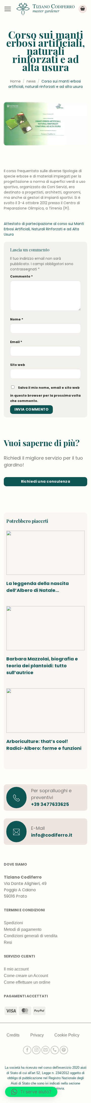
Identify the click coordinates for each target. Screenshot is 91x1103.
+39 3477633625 (50, 804)
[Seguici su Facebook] (27, 1050)
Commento (21, 276)
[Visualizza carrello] (83, 9)
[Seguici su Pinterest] (64, 1050)
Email (16, 342)
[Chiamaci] (55, 1050)
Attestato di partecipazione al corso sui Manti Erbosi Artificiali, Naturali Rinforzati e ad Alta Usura (44, 229)
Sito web (17, 365)
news (31, 81)
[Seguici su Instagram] (36, 1050)
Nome (16, 319)
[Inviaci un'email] (45, 1050)
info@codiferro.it (51, 835)
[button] (7, 9)
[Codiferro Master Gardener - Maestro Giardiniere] (45, 9)
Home (15, 81)
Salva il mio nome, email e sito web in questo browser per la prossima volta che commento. (45, 394)
